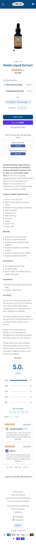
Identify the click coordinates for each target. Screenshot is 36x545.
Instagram (19, 520)
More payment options (18, 127)
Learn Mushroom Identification (18, 498)
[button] (18, 380)
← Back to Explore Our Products (18, 477)
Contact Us (18, 512)
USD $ (17, 525)
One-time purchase (14, 85)
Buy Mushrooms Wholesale (18, 506)
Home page (18, 492)
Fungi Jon (21, 531)
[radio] (5, 84)
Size (18, 97)
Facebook (19, 517)
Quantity (12, 108)
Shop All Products (18, 495)
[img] (16, 70)
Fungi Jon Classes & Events (18, 501)
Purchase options (10, 80)
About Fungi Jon (18, 509)
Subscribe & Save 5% (15, 91)
